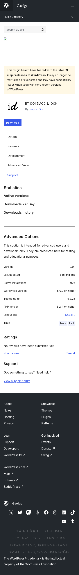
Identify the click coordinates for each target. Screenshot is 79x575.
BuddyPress (14, 486)
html (71, 323)
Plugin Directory (13, 16)
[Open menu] (73, 5)
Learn (7, 435)
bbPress (11, 480)
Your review (11, 353)
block (63, 323)
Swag (47, 455)
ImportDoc (37, 109)
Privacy (9, 423)
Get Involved (50, 435)
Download (12, 122)
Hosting (9, 417)
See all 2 (70, 314)
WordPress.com (16, 467)
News (7, 410)
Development (17, 156)
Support (12, 175)
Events (46, 442)
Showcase (48, 404)
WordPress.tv (15, 455)
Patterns (47, 423)
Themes (46, 410)
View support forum (17, 381)
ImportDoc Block (41, 103)
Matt (9, 474)
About (8, 404)
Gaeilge (17, 503)
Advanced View (18, 165)
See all (71, 353)
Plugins (46, 417)
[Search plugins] (42, 29)
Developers (11, 448)
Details (12, 137)
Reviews (13, 146)
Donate (48, 448)
